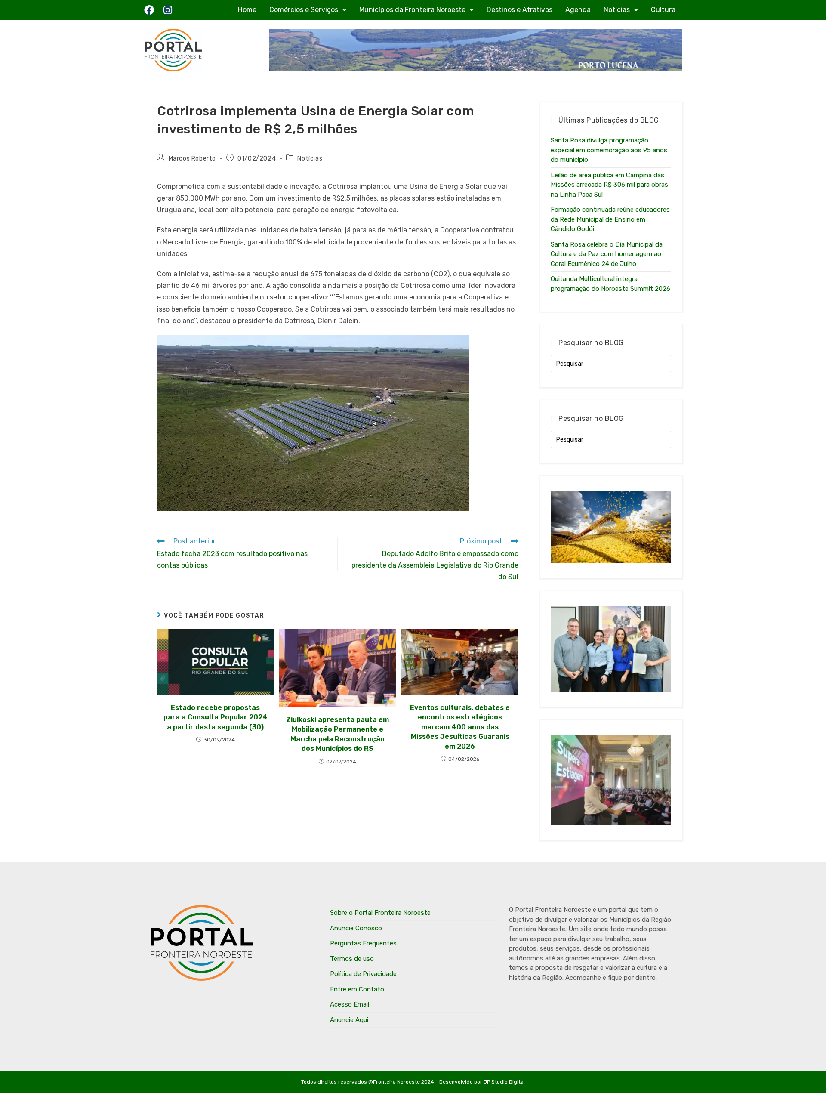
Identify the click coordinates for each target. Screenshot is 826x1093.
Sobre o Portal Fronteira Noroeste (380, 913)
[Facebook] (149, 10)
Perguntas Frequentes (363, 943)
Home (247, 10)
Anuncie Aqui (349, 1020)
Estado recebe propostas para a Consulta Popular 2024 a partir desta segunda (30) (215, 717)
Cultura (663, 10)
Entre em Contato (357, 989)
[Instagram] (168, 10)
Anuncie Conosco (356, 928)
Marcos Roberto (192, 158)
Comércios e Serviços (303, 10)
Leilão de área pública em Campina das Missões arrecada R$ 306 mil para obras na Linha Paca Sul (609, 184)
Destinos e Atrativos (519, 10)
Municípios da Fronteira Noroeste (412, 10)
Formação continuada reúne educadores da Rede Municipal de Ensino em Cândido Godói (610, 219)
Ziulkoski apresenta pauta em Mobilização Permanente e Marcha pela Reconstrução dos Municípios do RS (337, 734)
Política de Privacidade (363, 974)
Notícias (617, 10)
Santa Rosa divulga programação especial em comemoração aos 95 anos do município (609, 150)
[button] (308, 10)
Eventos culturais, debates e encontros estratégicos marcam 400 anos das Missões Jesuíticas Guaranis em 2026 (460, 727)
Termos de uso (352, 959)
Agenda (578, 10)
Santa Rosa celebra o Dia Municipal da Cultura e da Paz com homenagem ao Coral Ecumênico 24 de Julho (607, 254)
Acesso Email (349, 1004)
